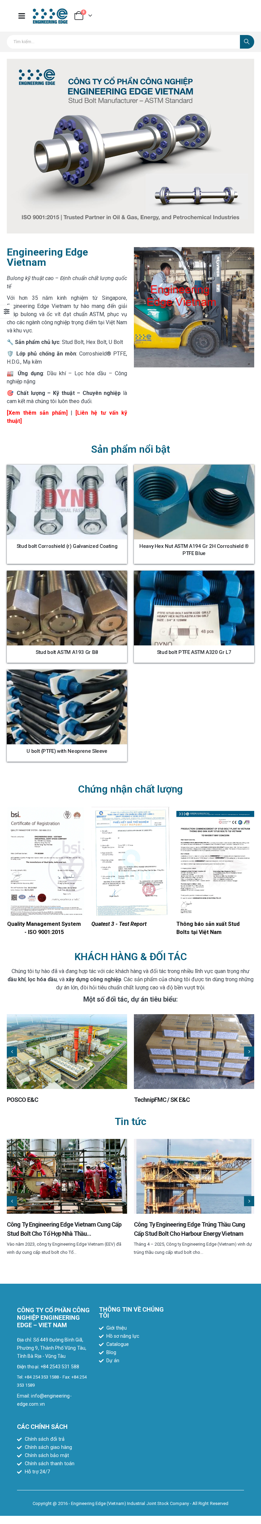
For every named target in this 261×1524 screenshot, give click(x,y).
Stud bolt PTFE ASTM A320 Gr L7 (194, 652)
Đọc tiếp (72, 532)
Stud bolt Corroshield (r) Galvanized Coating (67, 546)
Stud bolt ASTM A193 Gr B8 (67, 652)
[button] (12, 1051)
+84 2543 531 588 (59, 1366)
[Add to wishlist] (116, 474)
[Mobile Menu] (22, 16)
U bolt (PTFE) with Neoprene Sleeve (67, 751)
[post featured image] (67, 1051)
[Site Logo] (50, 16)
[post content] (67, 502)
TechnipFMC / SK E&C (162, 1099)
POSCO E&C (22, 1099)
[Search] (247, 42)
